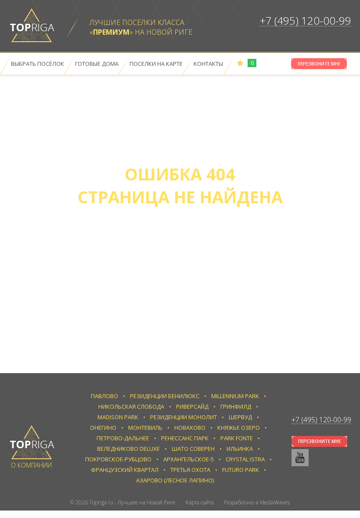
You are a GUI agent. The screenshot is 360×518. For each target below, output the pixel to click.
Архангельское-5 (188, 459)
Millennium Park (235, 396)
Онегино (103, 428)
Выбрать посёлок (37, 64)
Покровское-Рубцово (118, 459)
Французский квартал (124, 470)
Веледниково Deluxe (128, 449)
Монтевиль (145, 428)
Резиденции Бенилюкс (164, 396)
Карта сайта (200, 502)
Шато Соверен (193, 449)
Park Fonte (236, 438)
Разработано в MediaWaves (257, 502)
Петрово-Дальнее (123, 438)
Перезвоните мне (319, 64)
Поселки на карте (156, 64)
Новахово (189, 428)
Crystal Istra (245, 459)
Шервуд (240, 417)
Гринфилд (235, 406)
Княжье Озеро (238, 428)
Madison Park (117, 417)
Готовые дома (97, 64)
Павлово (104, 396)
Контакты (208, 64)
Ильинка (240, 449)
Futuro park (240, 470)
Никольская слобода (131, 406)
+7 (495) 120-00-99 (305, 20)
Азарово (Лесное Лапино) (175, 480)
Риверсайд (192, 406)
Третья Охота (190, 470)
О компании (31, 465)
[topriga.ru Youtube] (300, 457)
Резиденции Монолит (183, 417)
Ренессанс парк (185, 438)
